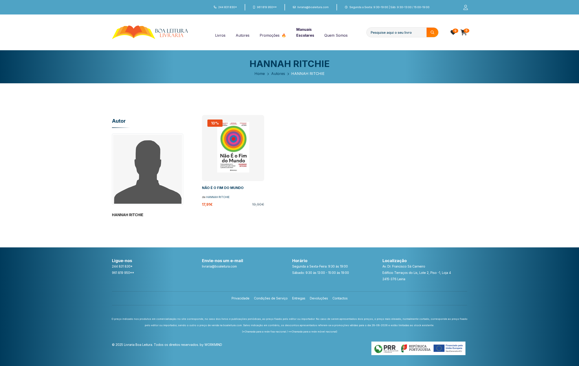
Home (259, 73)
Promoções (270, 35)
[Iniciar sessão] (463, 7)
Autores (242, 35)
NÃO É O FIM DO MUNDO (223, 188)
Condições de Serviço (271, 298)
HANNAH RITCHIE (218, 197)
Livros (220, 35)
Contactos (340, 298)
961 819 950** (267, 7)
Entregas (298, 298)
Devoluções (319, 298)
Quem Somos (336, 35)
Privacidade (240, 298)
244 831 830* (227, 7)
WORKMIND (213, 345)
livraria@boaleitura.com (313, 7)
